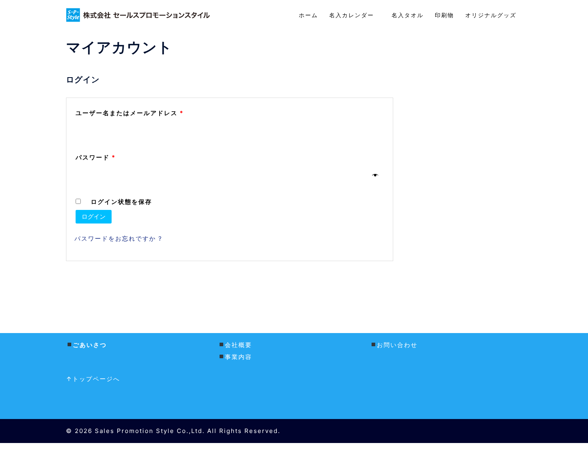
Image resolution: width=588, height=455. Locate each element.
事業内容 (238, 357)
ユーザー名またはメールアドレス (130, 113)
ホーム (308, 15)
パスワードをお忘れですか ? (118, 238)
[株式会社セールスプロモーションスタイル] (138, 14)
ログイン (94, 216)
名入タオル (408, 15)
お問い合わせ (397, 345)
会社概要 (238, 345)
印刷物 (444, 15)
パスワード (96, 157)
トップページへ (97, 379)
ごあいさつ (90, 345)
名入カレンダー (354, 15)
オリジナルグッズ (490, 15)
